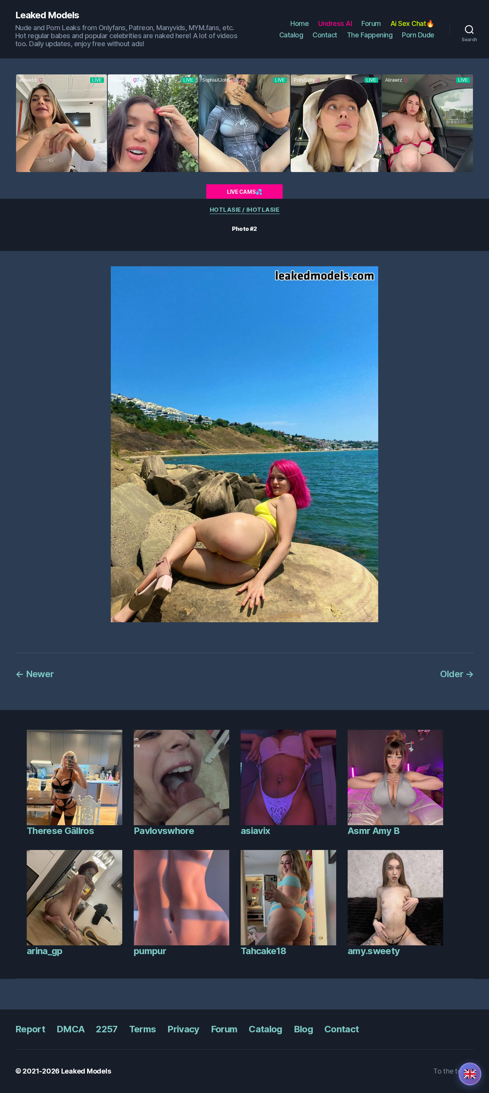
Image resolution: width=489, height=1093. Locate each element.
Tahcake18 (263, 950)
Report (30, 1029)
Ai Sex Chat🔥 (412, 23)
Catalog (291, 35)
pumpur (150, 950)
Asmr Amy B (374, 830)
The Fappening (370, 35)
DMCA (70, 1029)
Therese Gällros (60, 830)
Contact (325, 35)
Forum (371, 23)
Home (299, 23)
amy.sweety (374, 950)
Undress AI (335, 23)
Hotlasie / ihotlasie (245, 209)
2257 (106, 1029)
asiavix (255, 830)
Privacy (183, 1029)
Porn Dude (418, 35)
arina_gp (45, 950)
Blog (303, 1029)
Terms (142, 1029)
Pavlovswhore (164, 830)
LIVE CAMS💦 (244, 191)
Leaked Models (47, 15)
